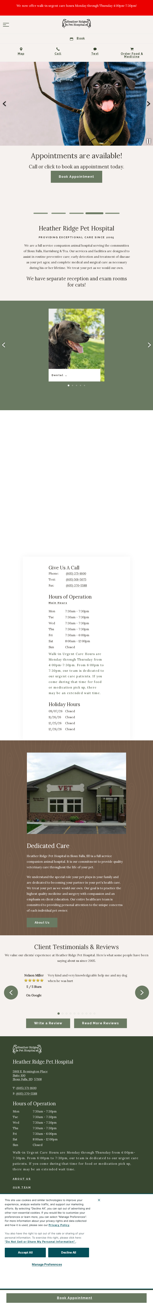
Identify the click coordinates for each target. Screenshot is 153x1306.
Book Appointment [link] (74, 1298)
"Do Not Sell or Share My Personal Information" (40, 1241)
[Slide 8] (86, 1013)
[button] (6, 25)
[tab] (59, 603)
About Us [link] (42, 922)
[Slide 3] (76, 213)
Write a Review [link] (48, 1023)
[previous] (5, 104)
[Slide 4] (94, 213)
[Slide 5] (112, 213)
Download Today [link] (76, 180)
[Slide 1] (40, 213)
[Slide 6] (78, 1013)
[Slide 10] (94, 1013)
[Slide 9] (90, 1013)
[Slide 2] (58, 213)
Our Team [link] (22, 1187)
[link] (76, 24)
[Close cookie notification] (99, 1200)
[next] (148, 104)
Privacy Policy (59, 1225)
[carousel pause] (148, 141)
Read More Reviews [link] (100, 1023)
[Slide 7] (82, 1013)
